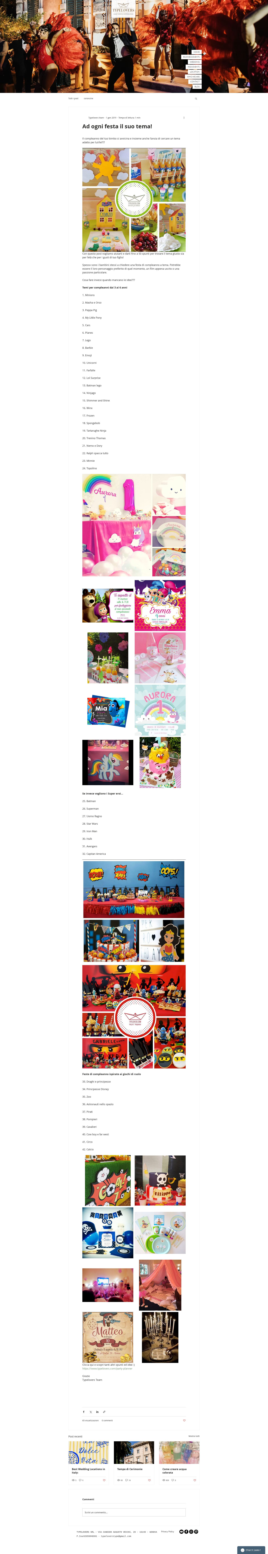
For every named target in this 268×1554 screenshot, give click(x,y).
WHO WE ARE (193, 76)
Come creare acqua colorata (174, 1470)
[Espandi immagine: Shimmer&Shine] (160, 605)
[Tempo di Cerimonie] (134, 1452)
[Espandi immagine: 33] (107, 710)
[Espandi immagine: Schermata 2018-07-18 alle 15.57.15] (107, 1337)
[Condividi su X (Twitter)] (90, 1411)
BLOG (197, 86)
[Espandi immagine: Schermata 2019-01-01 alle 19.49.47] (107, 1180)
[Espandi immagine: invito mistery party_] (160, 1337)
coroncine (88, 98)
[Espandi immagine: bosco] (160, 657)
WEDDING (195, 62)
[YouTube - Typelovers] (181, 1532)
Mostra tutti (194, 1436)
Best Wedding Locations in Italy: (88, 1470)
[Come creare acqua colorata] (179, 1452)
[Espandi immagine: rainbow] (160, 710)
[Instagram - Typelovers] (191, 1532)
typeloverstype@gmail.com (116, 1536)
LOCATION (195, 72)
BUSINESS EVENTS (191, 57)
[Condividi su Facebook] (83, 1411)
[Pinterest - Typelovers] (196, 1532)
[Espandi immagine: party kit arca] (160, 1232)
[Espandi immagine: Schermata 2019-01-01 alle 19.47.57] (107, 762)
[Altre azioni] (184, 117)
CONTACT (195, 81)
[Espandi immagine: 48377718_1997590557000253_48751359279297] (160, 1180)
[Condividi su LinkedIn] (97, 1411)
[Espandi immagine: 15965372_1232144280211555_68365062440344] (107, 1232)
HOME (197, 52)
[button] (196, 98)
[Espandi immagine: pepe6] (107, 1285)
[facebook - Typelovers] (186, 1532)
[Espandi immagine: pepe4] (160, 1285)
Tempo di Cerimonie (130, 1469)
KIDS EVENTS (194, 67)
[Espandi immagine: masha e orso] (107, 605)
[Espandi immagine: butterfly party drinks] (107, 657)
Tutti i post (73, 98)
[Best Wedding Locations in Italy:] (89, 1452)
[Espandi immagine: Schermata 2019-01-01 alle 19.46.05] (160, 762)
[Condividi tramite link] (104, 1411)
